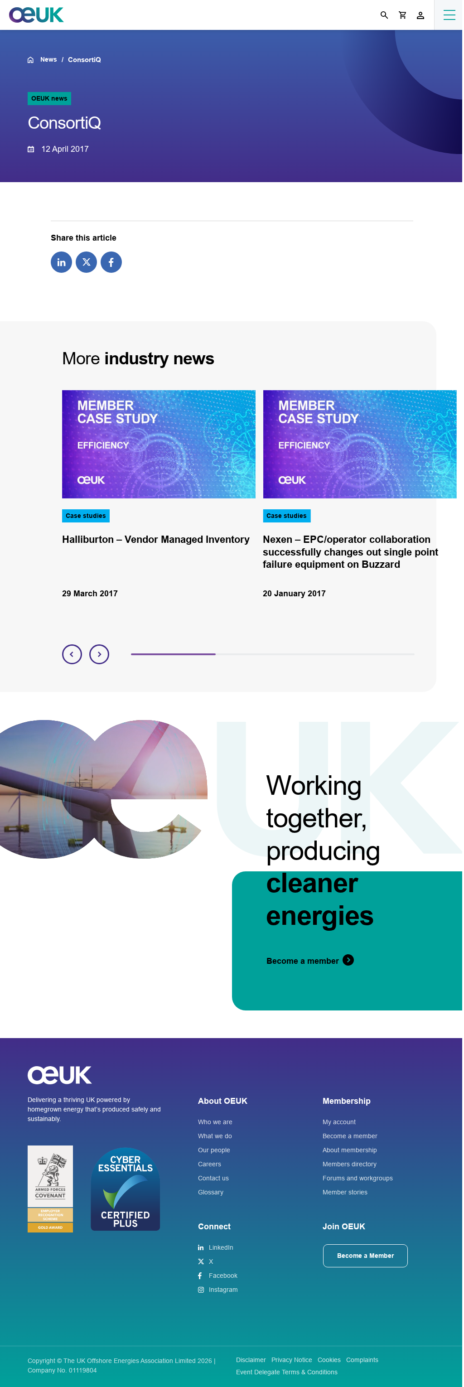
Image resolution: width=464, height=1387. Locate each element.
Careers (209, 1164)
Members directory (350, 1164)
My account (339, 1122)
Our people (214, 1150)
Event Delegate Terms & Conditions (287, 1372)
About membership (350, 1150)
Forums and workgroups (358, 1178)
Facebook (223, 1275)
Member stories (345, 1192)
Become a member (350, 1136)
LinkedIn (221, 1247)
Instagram (223, 1289)
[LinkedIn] (61, 261)
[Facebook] (111, 261)
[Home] (34, 60)
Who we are (215, 1122)
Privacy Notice (291, 1359)
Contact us (213, 1178)
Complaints (362, 1359)
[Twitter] (86, 261)
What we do (215, 1136)
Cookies (329, 1359)
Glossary (210, 1192)
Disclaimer (251, 1359)
